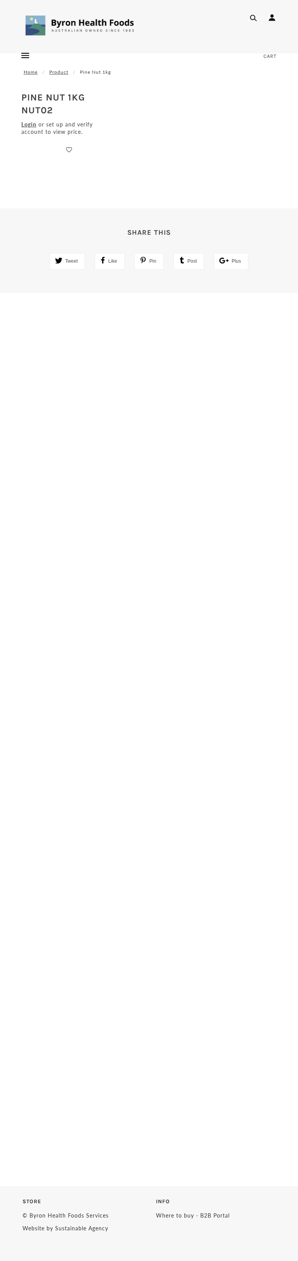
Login (28, 124)
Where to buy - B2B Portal (193, 1215)
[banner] (80, 25)
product (58, 72)
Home (31, 72)
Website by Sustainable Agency (65, 1228)
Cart (270, 56)
